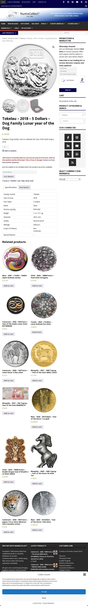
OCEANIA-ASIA (73, 24)
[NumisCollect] (44, 20)
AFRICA (43, 24)
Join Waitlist (9, 176)
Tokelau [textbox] (71, 115)
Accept (44, 592)
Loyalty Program (13, 2)
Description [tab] (24, 187)
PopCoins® (25, 24)
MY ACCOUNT (26, 28)
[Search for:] (74, 33)
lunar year (29, 181)
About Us (62, 556)
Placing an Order (65, 558)
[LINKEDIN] (73, 2)
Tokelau (22, 38)
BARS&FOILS (5, 28)
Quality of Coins (64, 570)
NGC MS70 (35, 24)
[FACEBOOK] (64, 2)
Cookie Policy (37, 603)
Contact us (42, 2)
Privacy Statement (48, 603)
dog (22, 181)
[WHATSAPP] (86, 2)
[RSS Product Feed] (86, 6)
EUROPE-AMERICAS (56, 24)
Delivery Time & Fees (66, 563)
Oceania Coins (13, 38)
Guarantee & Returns (66, 568)
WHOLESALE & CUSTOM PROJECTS (11, 6)
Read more (36, 332)
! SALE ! (16, 28)
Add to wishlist (10, 151)
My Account (26, 2)
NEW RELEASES (13, 24)
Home (3, 2)
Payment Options (65, 565)
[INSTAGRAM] (68, 2)
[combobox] (72, 114)
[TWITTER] (82, 2)
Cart (34, 2)
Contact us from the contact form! (70, 551)
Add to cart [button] (8, 286)
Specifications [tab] (11, 187)
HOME (3, 24)
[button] (84, 574)
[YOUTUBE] (77, 2)
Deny (44, 598)
